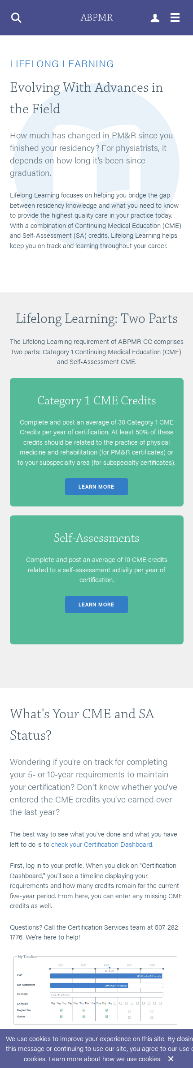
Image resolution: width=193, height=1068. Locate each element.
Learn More (96, 486)
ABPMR (97, 18)
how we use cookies (131, 1058)
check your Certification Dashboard (101, 844)
